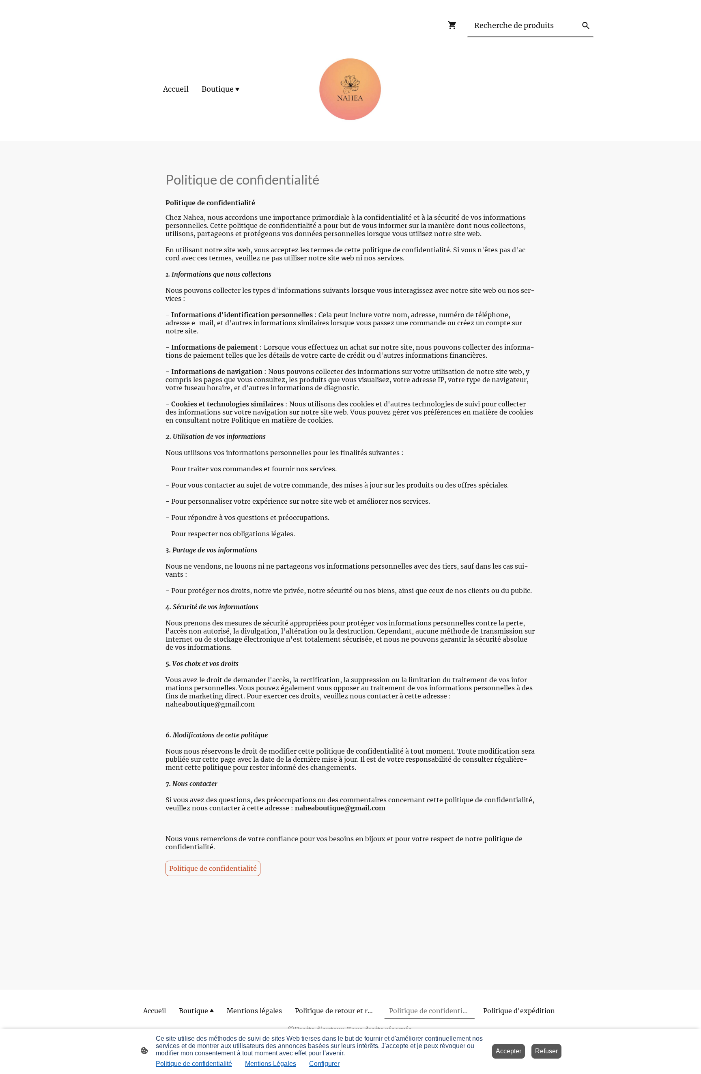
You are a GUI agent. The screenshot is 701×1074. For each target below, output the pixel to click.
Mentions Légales (270, 1063)
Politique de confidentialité (213, 868)
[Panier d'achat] (453, 25)
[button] (586, 25)
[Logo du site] (350, 89)
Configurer (324, 1063)
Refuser (546, 1051)
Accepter (508, 1051)
